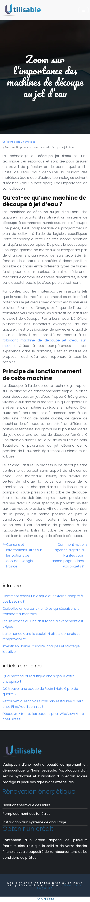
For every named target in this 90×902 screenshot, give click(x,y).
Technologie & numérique (21, 141)
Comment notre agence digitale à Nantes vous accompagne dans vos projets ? (67, 555)
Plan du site (45, 899)
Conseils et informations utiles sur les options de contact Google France (24, 555)
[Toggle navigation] (83, 10)
